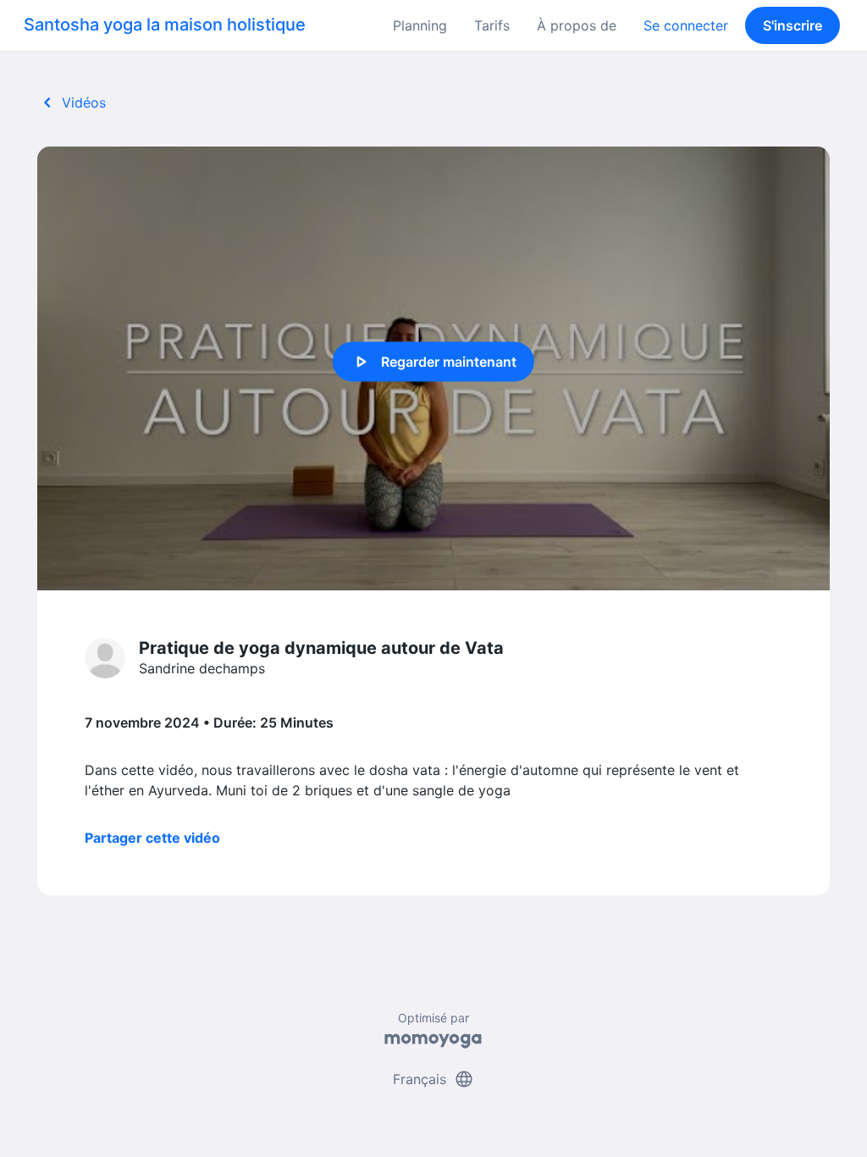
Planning (420, 25)
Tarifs (492, 25)
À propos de (576, 25)
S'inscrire (792, 25)
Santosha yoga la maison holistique (165, 24)
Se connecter (685, 25)
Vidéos (71, 102)
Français (433, 1079)
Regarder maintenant (433, 362)
